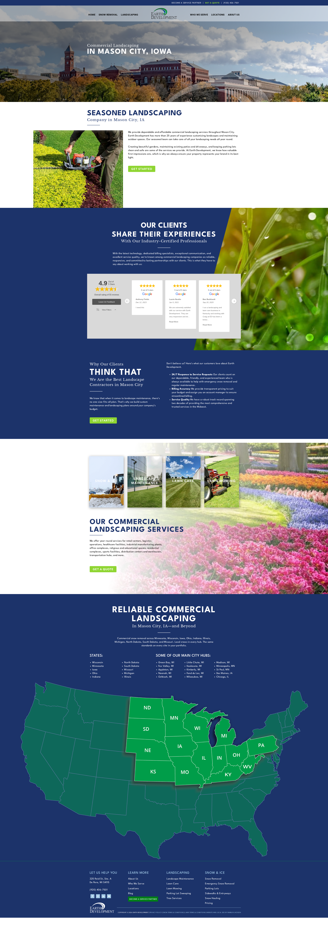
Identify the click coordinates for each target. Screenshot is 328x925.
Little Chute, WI (195, 662)
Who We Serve (136, 884)
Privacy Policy (156, 912)
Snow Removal (213, 879)
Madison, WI (223, 662)
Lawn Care (173, 884)
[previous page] (127, 301)
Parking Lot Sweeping (179, 893)
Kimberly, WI (193, 670)
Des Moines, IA (224, 673)
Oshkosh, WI (165, 677)
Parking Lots (212, 888)
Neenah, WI (164, 673)
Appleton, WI (165, 670)
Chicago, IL (222, 677)
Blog (130, 893)
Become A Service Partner (186, 3)
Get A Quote (212, 3)
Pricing (209, 903)
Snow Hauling (212, 898)
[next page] (234, 301)
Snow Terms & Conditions (173, 912)
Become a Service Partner (143, 899)
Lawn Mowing (174, 888)
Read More (173, 322)
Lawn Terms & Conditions (195, 912)
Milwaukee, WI (195, 677)
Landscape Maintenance (180, 879)
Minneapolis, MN (225, 666)
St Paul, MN (222, 670)
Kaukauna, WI (194, 666)
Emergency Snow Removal (219, 884)
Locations (133, 888)
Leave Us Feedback (107, 302)
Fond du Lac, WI (195, 673)
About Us (133, 879)
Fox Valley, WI (166, 666)
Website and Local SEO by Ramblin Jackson (224, 912)
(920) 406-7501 (231, 3)
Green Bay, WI (166, 662)
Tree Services (174, 898)
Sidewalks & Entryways (218, 893)
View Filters (106, 310)
